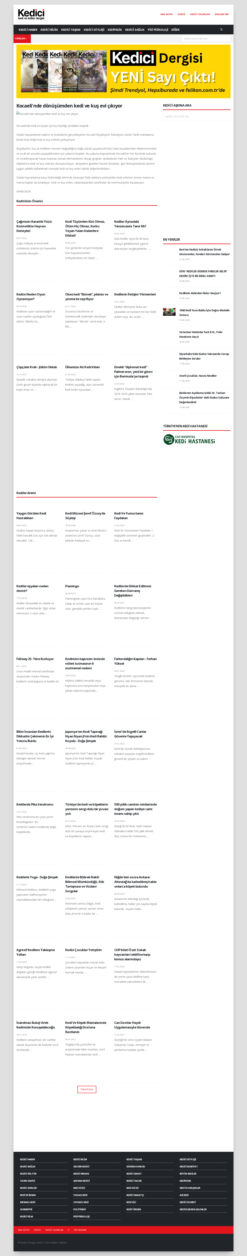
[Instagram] (227, 29)
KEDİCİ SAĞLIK (135, 29)
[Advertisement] (86, 459)
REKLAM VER (222, 14)
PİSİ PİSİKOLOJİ (158, 29)
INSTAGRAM (80, 1229)
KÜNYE (181, 14)
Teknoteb (154, 1242)
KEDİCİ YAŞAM (70, 29)
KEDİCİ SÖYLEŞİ (94, 29)
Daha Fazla (87, 1089)
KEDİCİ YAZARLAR (200, 14)
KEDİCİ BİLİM (49, 29)
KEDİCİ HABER (28, 29)
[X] (221, 29)
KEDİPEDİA (115, 29)
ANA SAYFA (166, 14)
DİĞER (175, 29)
